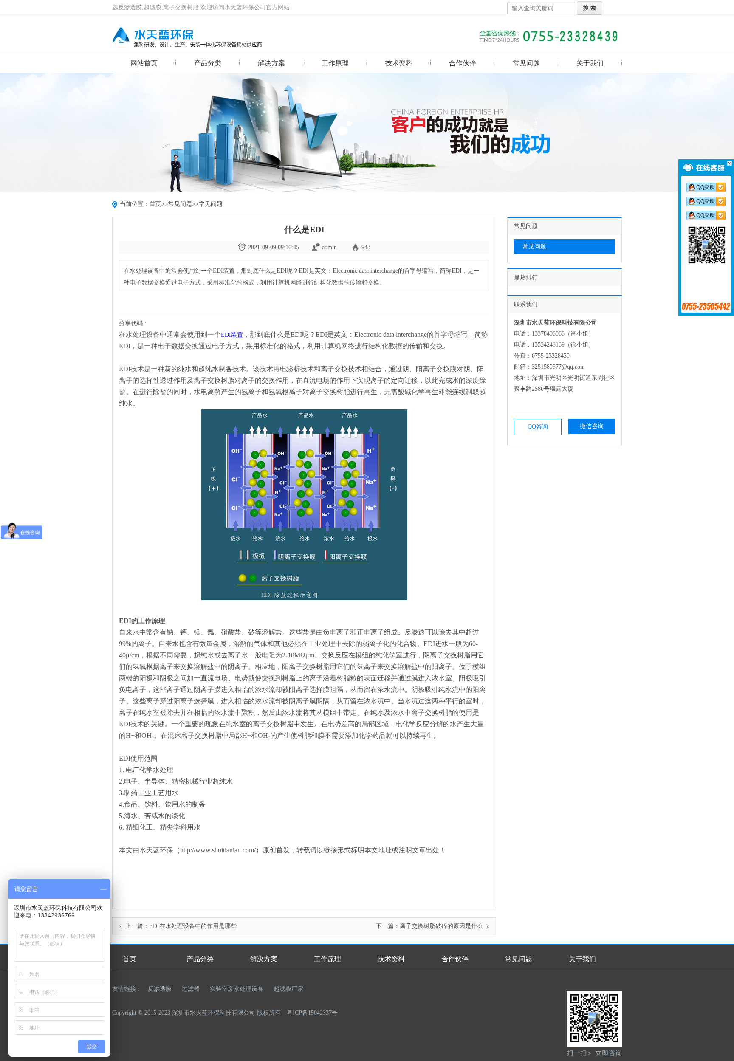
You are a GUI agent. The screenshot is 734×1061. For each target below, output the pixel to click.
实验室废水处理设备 (236, 989)
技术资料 (398, 63)
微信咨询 (592, 426)
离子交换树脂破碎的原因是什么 (441, 926)
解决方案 (271, 63)
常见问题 (526, 63)
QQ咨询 (538, 426)
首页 (155, 204)
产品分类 (207, 63)
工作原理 (335, 63)
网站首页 (144, 63)
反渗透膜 (160, 989)
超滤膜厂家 (288, 989)
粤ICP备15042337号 (312, 1013)
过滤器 (191, 989)
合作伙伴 (462, 63)
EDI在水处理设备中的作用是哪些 (193, 926)
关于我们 (590, 63)
